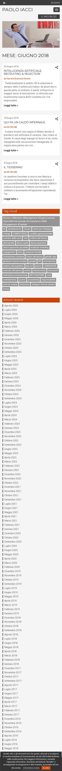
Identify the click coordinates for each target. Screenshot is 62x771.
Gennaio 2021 (11, 529)
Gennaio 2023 (11, 470)
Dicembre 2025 (12, 339)
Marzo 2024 (10, 419)
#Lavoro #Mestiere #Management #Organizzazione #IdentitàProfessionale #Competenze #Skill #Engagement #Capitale (29, 221)
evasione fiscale (33, 252)
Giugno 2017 (11, 693)
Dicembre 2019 (12, 571)
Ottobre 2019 (11, 579)
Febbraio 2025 (12, 377)
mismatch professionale (15, 275)
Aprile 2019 (10, 600)
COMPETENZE (20, 233)
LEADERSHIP (50, 266)
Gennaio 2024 (11, 428)
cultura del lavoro (38, 238)
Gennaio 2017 (11, 714)
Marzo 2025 (10, 373)
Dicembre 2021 (12, 486)
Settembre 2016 (13, 731)
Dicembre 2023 (12, 432)
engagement (9, 252)
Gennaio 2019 (11, 613)
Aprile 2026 (10, 322)
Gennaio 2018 (11, 664)
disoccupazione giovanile (15, 247)
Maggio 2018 (11, 647)
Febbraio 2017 (12, 710)
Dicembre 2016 (12, 718)
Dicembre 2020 (12, 533)
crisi (26, 238)
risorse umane (10, 284)
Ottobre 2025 (11, 347)
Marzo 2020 (10, 562)
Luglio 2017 (10, 689)
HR (39, 261)
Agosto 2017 (11, 685)
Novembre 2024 (12, 390)
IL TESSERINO (13, 167)
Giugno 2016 (11, 744)
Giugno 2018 (11, 643)
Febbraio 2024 (12, 423)
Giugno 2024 (11, 406)
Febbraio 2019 (12, 609)
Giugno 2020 (11, 550)
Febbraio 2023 (12, 465)
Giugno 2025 (11, 360)
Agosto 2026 (11, 305)
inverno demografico (13, 266)
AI (4, 229)
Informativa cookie (31, 768)
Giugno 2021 (11, 508)
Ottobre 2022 (11, 482)
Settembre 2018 (13, 630)
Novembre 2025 (12, 343)
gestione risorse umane (15, 261)
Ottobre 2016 (11, 727)
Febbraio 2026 (12, 330)
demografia (8, 243)
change (6, 233)
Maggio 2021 (11, 512)
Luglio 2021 (10, 503)
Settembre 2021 (13, 499)
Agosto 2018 (11, 634)
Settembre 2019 (13, 583)
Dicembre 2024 (12, 385)
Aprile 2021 (10, 516)
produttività (33, 279)
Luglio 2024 (10, 402)
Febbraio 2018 (12, 659)
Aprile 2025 (10, 368)
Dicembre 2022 (12, 474)
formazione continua (13, 256)
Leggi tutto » (11, 105)
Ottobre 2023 (11, 440)
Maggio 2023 (11, 453)
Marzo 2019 (10, 605)
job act (29, 266)
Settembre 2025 (13, 352)
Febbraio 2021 (12, 524)
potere (22, 279)
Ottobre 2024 (11, 394)
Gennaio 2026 (11, 335)
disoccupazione (38, 243)
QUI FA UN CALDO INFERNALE (24, 122)
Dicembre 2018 (12, 617)
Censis (27, 229)
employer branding (39, 247)
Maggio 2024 (11, 411)
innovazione (49, 261)
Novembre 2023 (12, 436)
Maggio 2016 (11, 748)
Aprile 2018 (10, 651)
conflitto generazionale (40, 233)
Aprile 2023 (10, 457)
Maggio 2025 (11, 364)
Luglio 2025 (10, 356)
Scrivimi (55, 2)
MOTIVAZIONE (37, 275)
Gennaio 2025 (11, 381)
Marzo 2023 (10, 461)
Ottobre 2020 (11, 537)
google (32, 261)
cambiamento (14, 229)
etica (20, 252)
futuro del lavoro (34, 256)
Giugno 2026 (11, 314)
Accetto (46, 768)
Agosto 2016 (11, 735)
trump (6, 289)
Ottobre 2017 (11, 676)
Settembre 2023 (13, 444)
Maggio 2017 (11, 697)
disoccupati (22, 243)
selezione (24, 284)
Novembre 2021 (12, 491)
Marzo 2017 (10, 706)
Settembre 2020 (13, 541)
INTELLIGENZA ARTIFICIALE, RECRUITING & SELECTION (23, 72)
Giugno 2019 (11, 592)
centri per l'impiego (42, 229)
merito (27, 270)
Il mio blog (49, 16)
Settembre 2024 (13, 398)
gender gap (50, 256)
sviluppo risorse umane (43, 284)
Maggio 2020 (11, 554)
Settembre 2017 (13, 680)
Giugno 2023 (11, 449)
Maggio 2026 (11, 318)
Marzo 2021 (10, 520)
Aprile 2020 (10, 558)
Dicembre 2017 (12, 668)
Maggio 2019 (11, 596)
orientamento (10, 279)
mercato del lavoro (12, 270)
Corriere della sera (12, 238)
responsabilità (48, 279)
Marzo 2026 (10, 326)
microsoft (53, 270)
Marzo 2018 (10, 655)
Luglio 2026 (10, 309)
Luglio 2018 (10, 638)
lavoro (38, 266)
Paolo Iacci (17, 9)
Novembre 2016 (12, 723)
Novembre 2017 (12, 672)
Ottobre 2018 (11, 626)
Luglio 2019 (10, 588)
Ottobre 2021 (11, 495)
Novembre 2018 (12, 621)
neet (49, 275)
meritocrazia (39, 270)
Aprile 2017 (10, 701)
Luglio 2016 (10, 739)
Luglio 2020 (10, 545)
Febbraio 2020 (12, 567)
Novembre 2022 (12, 478)
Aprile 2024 (10, 415)
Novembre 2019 (12, 575)
